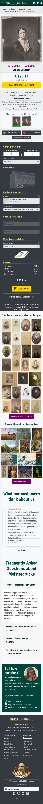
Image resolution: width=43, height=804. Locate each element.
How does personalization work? (20, 584)
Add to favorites (33, 133)
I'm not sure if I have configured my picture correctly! (21, 652)
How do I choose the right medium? (17, 640)
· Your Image (27, 741)
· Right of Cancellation (11, 753)
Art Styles (12, 9)
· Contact (6, 741)
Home (4, 9)
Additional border (8, 159)
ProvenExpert (16, 540)
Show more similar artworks (21, 416)
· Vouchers (26, 753)
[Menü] (2, 3)
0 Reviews (26, 138)
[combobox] (21, 162)
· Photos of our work (29, 750)
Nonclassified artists (24, 9)
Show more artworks (21, 481)
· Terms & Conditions (10, 747)
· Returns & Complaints (11, 756)
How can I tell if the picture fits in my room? (21, 628)
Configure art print (23, 85)
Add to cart (22, 288)
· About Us (7, 758)
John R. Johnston (10, 12)
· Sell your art (27, 744)
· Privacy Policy (8, 750)
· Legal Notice (8, 744)
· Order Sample (28, 756)
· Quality (26, 747)
